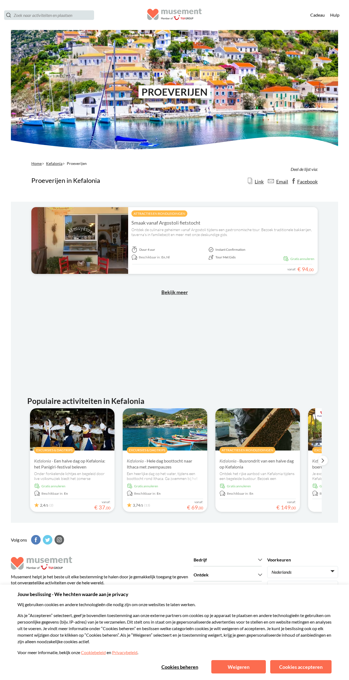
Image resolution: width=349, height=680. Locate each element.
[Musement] (174, 15)
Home (36, 163)
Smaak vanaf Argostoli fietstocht (165, 223)
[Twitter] (46, 540)
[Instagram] (58, 540)
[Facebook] (35, 540)
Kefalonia (54, 163)
